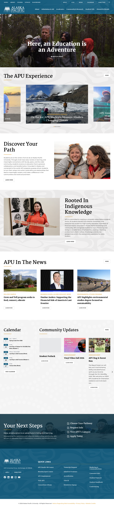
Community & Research (74, 9)
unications (95, 468)
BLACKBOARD (36, 2)
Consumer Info (94, 473)
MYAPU (6, 2)
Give (72, 2)
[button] (57, 57)
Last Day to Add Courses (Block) (18, 353)
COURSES (20, 2)
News (81, 2)
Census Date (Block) (14, 365)
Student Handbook (96, 482)
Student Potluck (47, 356)
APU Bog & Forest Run (97, 359)
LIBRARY (12, 2)
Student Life (89, 9)
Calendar (90, 2)
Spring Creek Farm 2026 (15, 340)
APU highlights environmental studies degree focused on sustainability (92, 300)
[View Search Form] (109, 2)
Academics (60, 9)
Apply (65, 2)
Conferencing (94, 487)
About (37, 9)
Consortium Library (45, 485)
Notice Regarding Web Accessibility (64, 503)
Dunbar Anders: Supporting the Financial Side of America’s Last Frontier (56, 300)
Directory (101, 2)
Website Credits (91, 503)
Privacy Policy (80, 503)
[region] (57, 40)
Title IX (66, 480)
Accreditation (68, 476)
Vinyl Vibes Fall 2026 (74, 358)
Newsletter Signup (70, 485)
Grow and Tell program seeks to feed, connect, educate (19, 298)
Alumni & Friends (103, 9)
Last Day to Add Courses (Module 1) (19, 359)
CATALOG (27, 2)
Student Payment (95, 478)
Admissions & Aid (47, 9)
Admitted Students (70, 472)
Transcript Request (70, 467)
